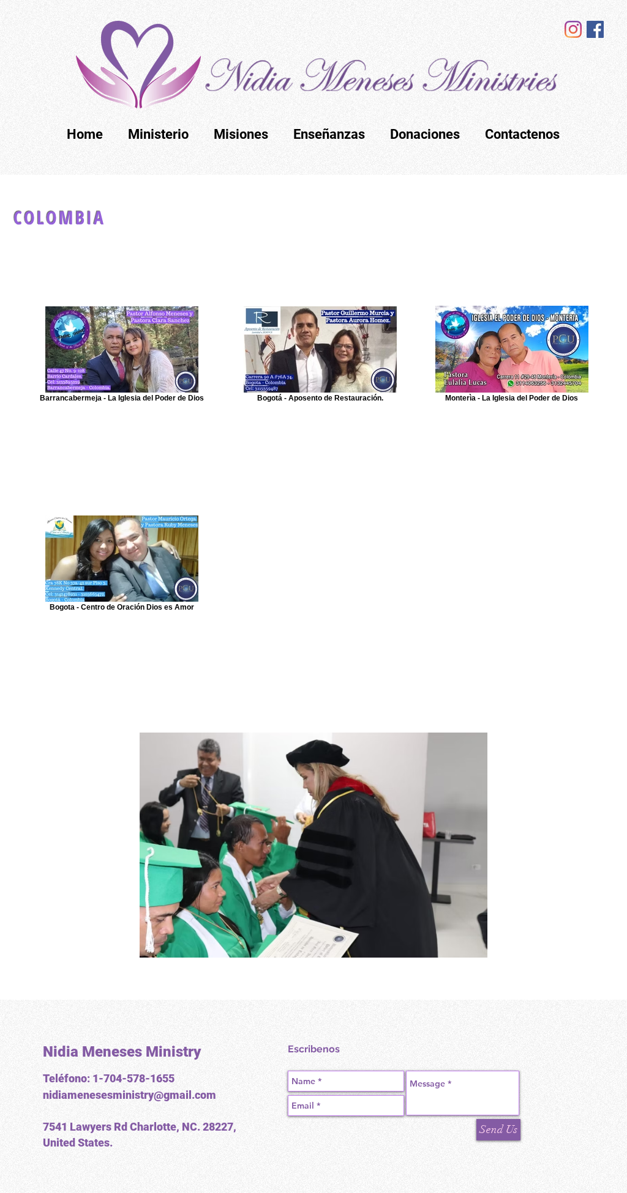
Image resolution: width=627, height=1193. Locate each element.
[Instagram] (573, 29)
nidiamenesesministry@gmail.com (129, 1094)
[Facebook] (595, 29)
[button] (313, 845)
